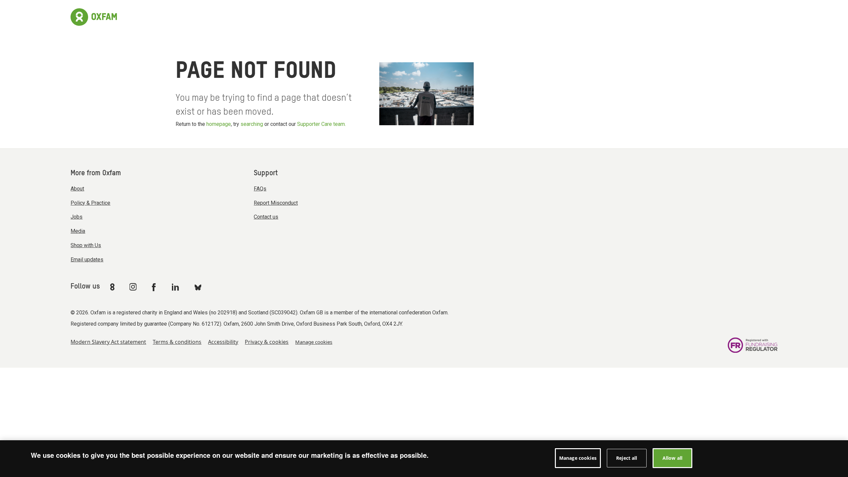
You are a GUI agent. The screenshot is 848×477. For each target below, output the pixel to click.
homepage (218, 124)
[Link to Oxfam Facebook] (155, 287)
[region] (424, 458)
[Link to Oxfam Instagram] (133, 286)
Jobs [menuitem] (76, 217)
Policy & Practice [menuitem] (90, 203)
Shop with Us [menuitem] (86, 245)
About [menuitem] (77, 189)
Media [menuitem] (78, 231)
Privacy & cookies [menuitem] (267, 341)
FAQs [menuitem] (260, 189)
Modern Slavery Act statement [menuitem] (108, 341)
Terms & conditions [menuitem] (177, 341)
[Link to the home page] (94, 16)
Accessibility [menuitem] (223, 341)
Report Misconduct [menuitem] (276, 203)
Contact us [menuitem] (266, 217)
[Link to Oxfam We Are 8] (113, 287)
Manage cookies (313, 342)
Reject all (626, 458)
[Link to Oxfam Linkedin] (176, 286)
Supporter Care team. (321, 124)
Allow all (672, 458)
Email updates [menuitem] (87, 259)
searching (251, 124)
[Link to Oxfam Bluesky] (198, 287)
